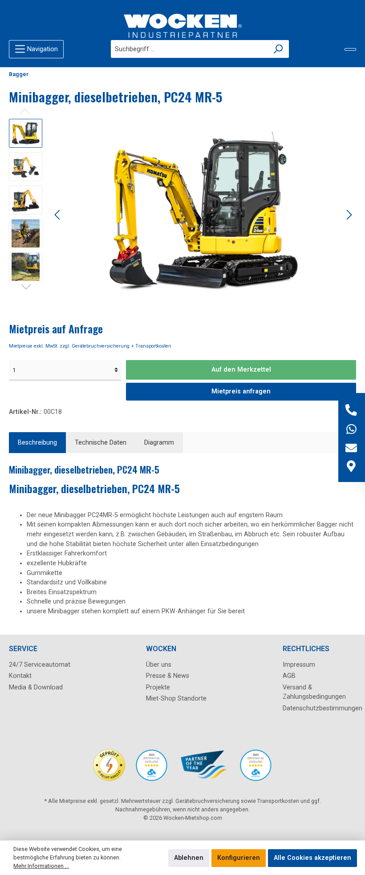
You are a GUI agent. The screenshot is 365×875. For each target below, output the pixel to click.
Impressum (299, 664)
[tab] (37, 443)
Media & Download (36, 687)
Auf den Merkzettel (241, 369)
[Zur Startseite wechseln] (182, 26)
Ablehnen (188, 858)
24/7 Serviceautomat (39, 664)
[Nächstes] (349, 214)
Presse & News (167, 676)
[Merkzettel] (350, 49)
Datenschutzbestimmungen (322, 708)
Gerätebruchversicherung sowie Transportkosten (237, 801)
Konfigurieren (238, 858)
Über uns (158, 664)
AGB (289, 676)
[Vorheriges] (58, 214)
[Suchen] (278, 49)
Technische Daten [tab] (100, 442)
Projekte (158, 687)
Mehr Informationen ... (41, 866)
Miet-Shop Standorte (176, 698)
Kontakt (20, 676)
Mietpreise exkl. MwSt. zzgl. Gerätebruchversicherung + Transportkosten (90, 346)
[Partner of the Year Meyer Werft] (204, 770)
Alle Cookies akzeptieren (312, 858)
